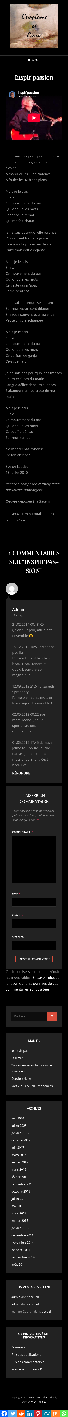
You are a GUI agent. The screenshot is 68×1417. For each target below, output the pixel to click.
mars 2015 (18, 1213)
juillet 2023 (19, 1126)
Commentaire (22, 832)
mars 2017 (18, 1155)
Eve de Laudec (39, 1397)
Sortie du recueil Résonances (32, 1086)
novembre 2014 (22, 1242)
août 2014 (18, 1264)
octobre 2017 (20, 1140)
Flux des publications (26, 1355)
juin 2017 (17, 1147)
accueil (34, 1297)
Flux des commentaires (27, 1362)
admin (18, 609)
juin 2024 (17, 1118)
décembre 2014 (22, 1235)
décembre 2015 (22, 1184)
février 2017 (19, 1162)
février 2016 (19, 1177)
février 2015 (19, 1221)
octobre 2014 (20, 1250)
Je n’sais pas (19, 1051)
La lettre (17, 1058)
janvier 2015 (20, 1228)
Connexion (19, 1347)
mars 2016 (18, 1169)
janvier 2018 (20, 1133)
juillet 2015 (19, 1199)
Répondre (21, 773)
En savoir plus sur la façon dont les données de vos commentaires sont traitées (33, 983)
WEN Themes (38, 1401)
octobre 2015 (20, 1191)
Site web (18, 937)
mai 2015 (17, 1206)
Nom (16, 893)
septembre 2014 (23, 1257)
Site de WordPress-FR (26, 1369)
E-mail (17, 915)
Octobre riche (21, 1079)
